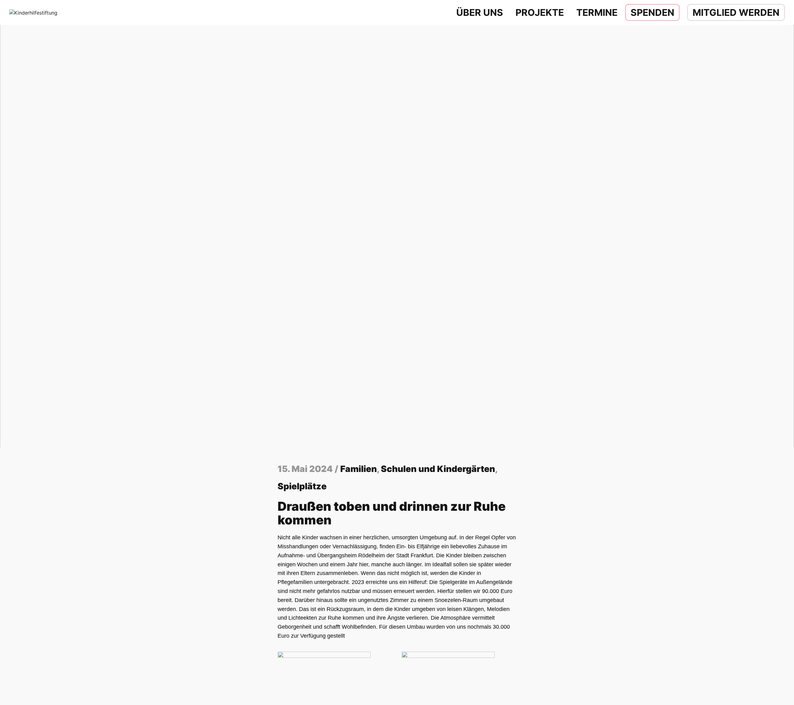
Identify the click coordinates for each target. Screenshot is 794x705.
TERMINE (597, 12)
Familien (358, 469)
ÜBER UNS (479, 12)
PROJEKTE (539, 12)
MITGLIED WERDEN (736, 12)
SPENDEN (652, 12)
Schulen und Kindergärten (438, 469)
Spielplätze (302, 486)
